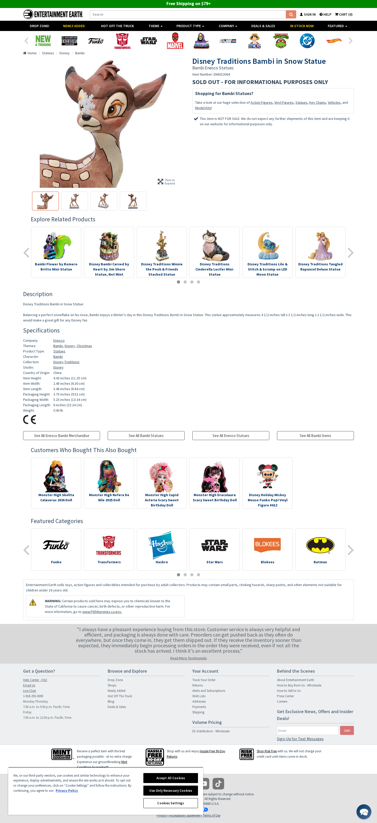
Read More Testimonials (188, 658)
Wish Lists (198, 696)
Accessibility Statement (185, 815)
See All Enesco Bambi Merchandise (61, 435)
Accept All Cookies (170, 778)
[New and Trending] (43, 40)
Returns (197, 685)
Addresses (199, 701)
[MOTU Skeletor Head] (201, 40)
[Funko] (96, 40)
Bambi (58, 345)
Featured (336, 26)
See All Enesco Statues (231, 435)
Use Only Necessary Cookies (170, 790)
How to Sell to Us (289, 691)
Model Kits (203, 108)
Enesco (59, 340)
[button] (363, 811)
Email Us (29, 685)
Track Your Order (203, 680)
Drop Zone (115, 680)
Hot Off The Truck (117, 26)
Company (227, 26)
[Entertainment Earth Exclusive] (69, 40)
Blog (111, 701)
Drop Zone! (39, 26)
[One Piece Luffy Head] (254, 40)
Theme (154, 26)
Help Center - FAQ (35, 680)
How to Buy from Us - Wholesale (299, 685)
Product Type (189, 26)
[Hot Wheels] (333, 40)
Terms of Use (211, 815)
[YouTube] (203, 783)
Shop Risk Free (267, 751)
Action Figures (262, 102)
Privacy (162, 815)
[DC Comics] (307, 40)
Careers (282, 701)
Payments (199, 707)
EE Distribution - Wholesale (211, 731)
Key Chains (317, 102)
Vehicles (334, 102)
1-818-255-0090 (33, 696)
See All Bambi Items (315, 435)
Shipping (198, 712)
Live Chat (29, 691)
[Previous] (26, 40)
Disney (70, 345)
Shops (112, 685)
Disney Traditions (66, 362)
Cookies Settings (170, 803)
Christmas (84, 345)
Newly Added (74, 26)
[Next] (351, 40)
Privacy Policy (67, 790)
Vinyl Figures (284, 102)
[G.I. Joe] (228, 40)
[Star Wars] (149, 40)
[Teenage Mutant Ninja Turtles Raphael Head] (281, 40)
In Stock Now (302, 26)
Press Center (285, 696)
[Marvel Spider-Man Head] (175, 40)
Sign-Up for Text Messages (300, 738)
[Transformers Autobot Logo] (122, 40)
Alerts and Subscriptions (208, 691)
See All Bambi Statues (146, 435)
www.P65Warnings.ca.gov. (102, 611)
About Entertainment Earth (295, 680)
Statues (301, 102)
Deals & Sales (263, 26)
